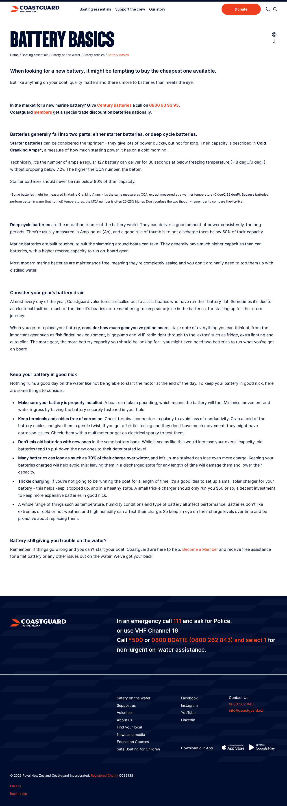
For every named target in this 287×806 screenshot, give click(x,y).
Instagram (189, 705)
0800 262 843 (241, 704)
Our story (157, 9)
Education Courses (133, 741)
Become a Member (200, 549)
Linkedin (188, 720)
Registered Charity (104, 775)
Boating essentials (95, 9)
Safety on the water (133, 698)
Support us (126, 705)
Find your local (129, 727)
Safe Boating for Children (138, 749)
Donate (241, 9)
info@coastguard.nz (246, 710)
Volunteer (125, 712)
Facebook (189, 698)
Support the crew (130, 9)
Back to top (18, 793)
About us (124, 720)
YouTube (188, 712)
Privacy (15, 786)
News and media (131, 734)
